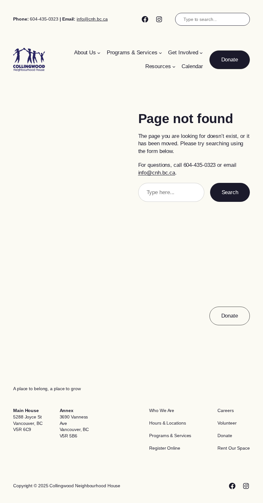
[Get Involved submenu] (201, 52)
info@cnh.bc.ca (92, 19)
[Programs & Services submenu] (160, 52)
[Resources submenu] (173, 66)
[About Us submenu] (98, 52)
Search (230, 192)
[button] (229, 59)
